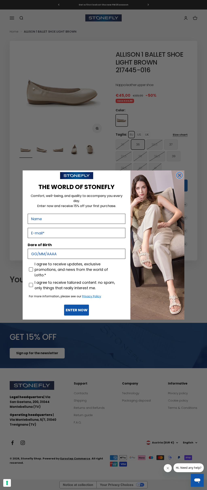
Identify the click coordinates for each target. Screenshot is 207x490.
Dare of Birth (40, 244)
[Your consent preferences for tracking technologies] (7, 483)
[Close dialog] (179, 175)
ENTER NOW (77, 309)
